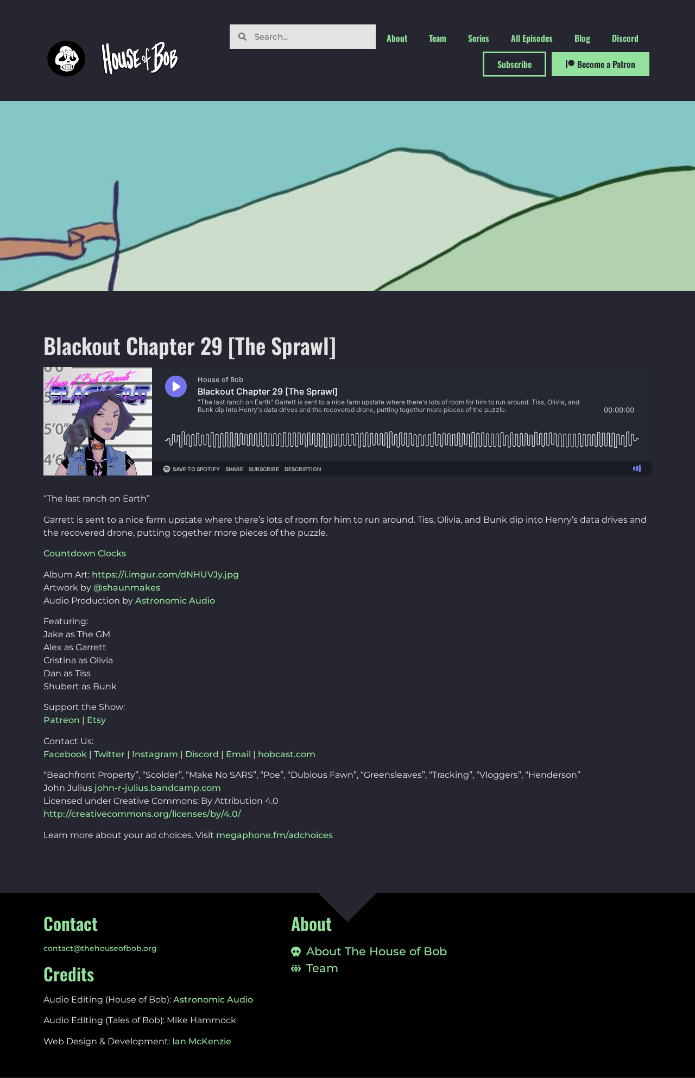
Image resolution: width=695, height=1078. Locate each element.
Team (437, 38)
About (397, 38)
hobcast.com (286, 754)
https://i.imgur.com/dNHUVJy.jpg (165, 574)
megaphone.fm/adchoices (274, 835)
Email (238, 754)
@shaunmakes (126, 587)
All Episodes (532, 38)
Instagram (155, 754)
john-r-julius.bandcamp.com (157, 788)
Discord (625, 38)
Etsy (96, 720)
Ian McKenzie (201, 1041)
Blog (582, 38)
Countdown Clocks (84, 553)
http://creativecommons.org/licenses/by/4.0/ (142, 814)
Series (478, 38)
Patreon (61, 720)
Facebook (65, 754)
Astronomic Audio (175, 600)
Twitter (109, 754)
